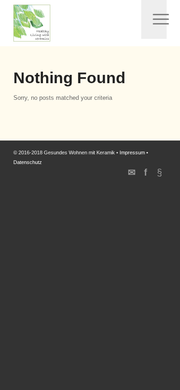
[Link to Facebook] (146, 172)
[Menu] (154, 19)
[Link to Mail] (132, 172)
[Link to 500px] (160, 172)
